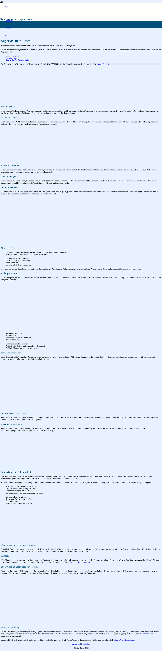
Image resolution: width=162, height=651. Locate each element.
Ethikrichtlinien (144, 634)
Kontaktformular (103, 64)
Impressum (76, 644)
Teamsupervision (12, 56)
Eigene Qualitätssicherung (124, 640)
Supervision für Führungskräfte (17, 60)
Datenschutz (85, 644)
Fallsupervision (11, 58)
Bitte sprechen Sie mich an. (80, 562)
